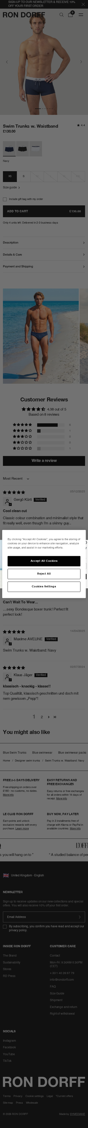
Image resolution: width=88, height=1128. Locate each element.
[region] (44, 564)
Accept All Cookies (44, 561)
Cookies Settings (44, 586)
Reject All (44, 573)
